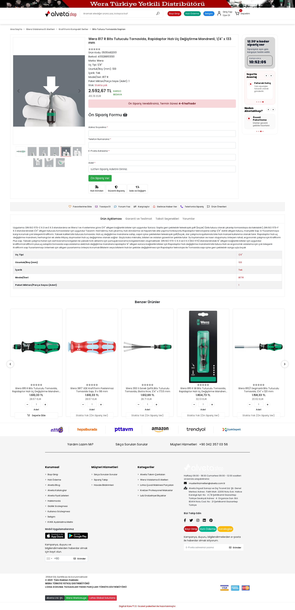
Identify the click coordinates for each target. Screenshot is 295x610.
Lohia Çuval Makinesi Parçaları (157, 485)
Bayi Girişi (174, 13)
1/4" (240, 254)
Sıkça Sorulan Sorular (132, 444)
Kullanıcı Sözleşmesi (59, 511)
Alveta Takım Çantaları (152, 474)
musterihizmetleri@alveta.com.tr (207, 483)
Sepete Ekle (38, 415)
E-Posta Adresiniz (98, 150)
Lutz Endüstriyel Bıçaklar (153, 495)
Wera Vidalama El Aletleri (154, 479)
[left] (10, 364)
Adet (91, 162)
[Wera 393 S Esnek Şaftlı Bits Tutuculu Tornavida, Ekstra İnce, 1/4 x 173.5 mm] (147, 347)
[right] (285, 364)
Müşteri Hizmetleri (199, 444)
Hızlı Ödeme (192, 13)
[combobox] (49, 558)
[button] (242, 14)
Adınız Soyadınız (98, 127)
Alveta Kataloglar (57, 490)
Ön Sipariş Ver (100, 178)
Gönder (81, 558)
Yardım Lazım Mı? (80, 444)
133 (240, 262)
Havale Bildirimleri (104, 485)
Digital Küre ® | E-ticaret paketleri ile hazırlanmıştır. (147, 606)
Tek (240, 269)
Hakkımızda (54, 500)
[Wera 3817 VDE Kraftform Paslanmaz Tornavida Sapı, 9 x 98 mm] (92, 347)
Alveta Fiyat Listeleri (58, 495)
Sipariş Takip (101, 479)
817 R (241, 277)
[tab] (111, 219)
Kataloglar (225, 529)
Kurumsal (52, 467)
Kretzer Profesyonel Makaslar (156, 490)
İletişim (209, 13)
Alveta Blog (54, 485)
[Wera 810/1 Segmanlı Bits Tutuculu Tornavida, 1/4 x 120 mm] (259, 347)
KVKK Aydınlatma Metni (60, 522)
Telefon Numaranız (99, 139)
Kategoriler (146, 467)
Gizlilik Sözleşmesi (58, 506)
